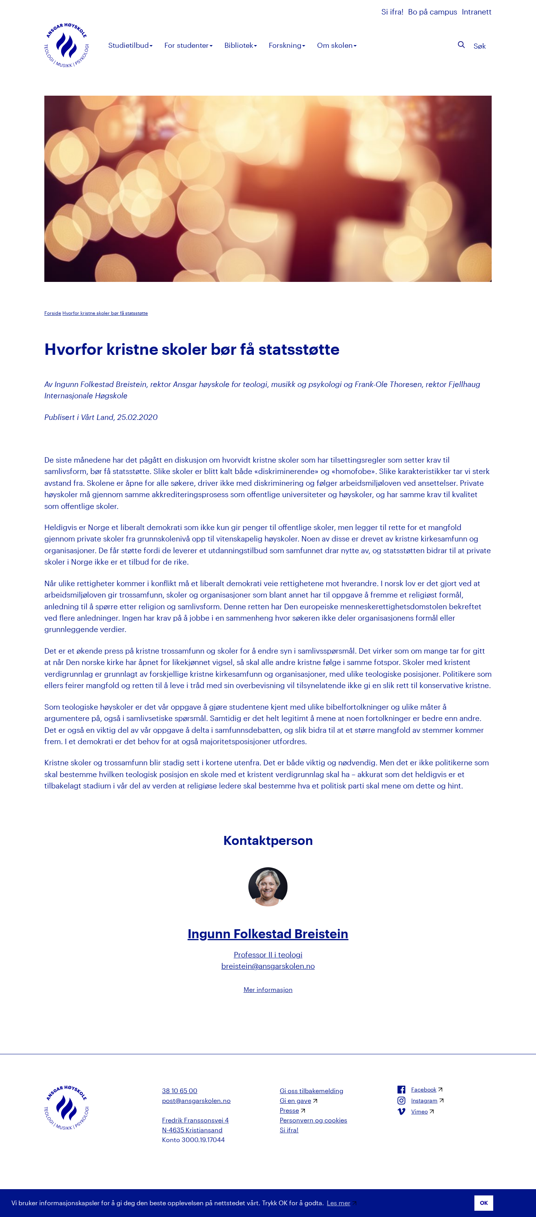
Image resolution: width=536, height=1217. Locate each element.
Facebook (423, 1089)
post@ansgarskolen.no (196, 1100)
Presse (289, 1110)
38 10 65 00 (179, 1090)
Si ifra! (393, 11)
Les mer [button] (338, 1202)
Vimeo (419, 1111)
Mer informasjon (268, 989)
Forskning (285, 45)
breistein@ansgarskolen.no (268, 965)
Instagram (424, 1100)
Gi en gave (295, 1100)
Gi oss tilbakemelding (311, 1090)
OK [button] (484, 1202)
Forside (52, 313)
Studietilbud (128, 45)
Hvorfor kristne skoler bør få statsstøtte (105, 313)
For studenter (186, 45)
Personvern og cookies (313, 1120)
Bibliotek (238, 45)
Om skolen (335, 45)
